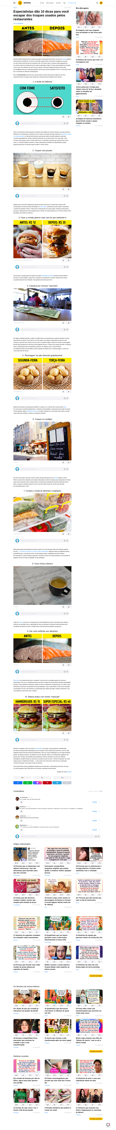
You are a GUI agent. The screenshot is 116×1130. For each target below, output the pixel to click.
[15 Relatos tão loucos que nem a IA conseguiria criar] (89, 48)
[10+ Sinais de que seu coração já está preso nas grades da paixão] (26, 997)
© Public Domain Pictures (18, 322)
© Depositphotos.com (18, 189)
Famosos (78, 125)
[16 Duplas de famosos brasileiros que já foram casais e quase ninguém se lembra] (89, 107)
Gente (77, 37)
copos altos (43, 206)
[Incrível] (24, 3)
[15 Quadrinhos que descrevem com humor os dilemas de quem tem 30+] (58, 997)
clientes (64, 59)
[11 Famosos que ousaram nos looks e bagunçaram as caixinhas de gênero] (89, 1096)
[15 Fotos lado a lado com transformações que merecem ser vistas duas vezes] (89, 997)
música (21, 622)
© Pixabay (15, 462)
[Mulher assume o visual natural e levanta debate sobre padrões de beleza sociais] (58, 953)
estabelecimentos (32, 411)
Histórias (15, 940)
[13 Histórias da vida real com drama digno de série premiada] (89, 953)
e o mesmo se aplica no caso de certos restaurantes (33, 551)
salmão (17, 680)
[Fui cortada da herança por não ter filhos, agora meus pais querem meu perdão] (26, 1066)
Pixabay (69, 771)
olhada (56, 477)
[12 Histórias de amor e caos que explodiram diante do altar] (89, 1066)
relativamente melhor (47, 275)
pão (65, 407)
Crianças (15, 971)
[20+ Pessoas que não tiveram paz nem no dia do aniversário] (89, 886)
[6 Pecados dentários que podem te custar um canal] (58, 1096)
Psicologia (47, 875)
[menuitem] (42, 3)
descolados (38, 748)
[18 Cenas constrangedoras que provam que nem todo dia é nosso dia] (58, 1066)
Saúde (15, 7)
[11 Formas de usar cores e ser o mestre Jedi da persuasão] (26, 1096)
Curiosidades (16, 875)
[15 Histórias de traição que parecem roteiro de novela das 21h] (89, 923)
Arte (46, 907)
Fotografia (16, 1047)
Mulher (46, 971)
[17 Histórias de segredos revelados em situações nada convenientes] (26, 923)
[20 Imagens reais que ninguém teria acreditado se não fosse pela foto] (89, 18)
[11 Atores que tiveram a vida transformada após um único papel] (58, 1026)
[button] (22, 777)
